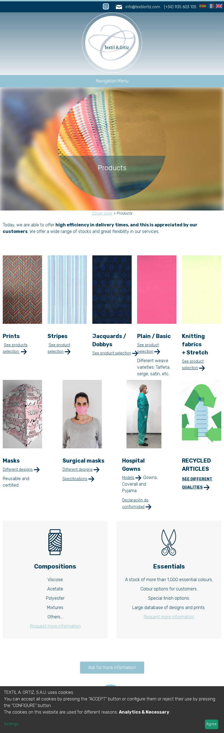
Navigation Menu (112, 80)
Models (128, 477)
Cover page (102, 213)
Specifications (75, 479)
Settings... (12, 724)
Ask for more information (112, 667)
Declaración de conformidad (135, 503)
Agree (211, 724)
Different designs (18, 469)
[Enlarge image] (22, 322)
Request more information (55, 626)
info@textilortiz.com (142, 7)
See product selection (59, 348)
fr (209, 6)
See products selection (15, 348)
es (202, 6)
